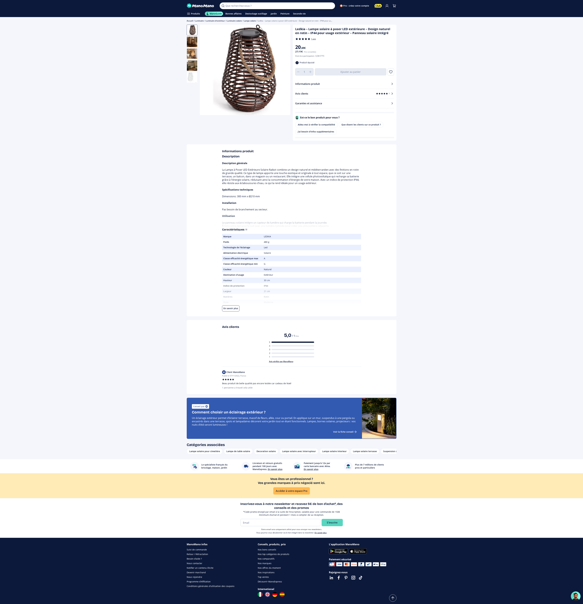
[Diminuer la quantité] (298, 72)
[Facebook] (338, 577)
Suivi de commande (197, 549)
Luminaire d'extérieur (215, 20)
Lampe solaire (250, 20)
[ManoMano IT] (260, 594)
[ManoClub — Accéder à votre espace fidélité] (378, 5)
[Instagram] (353, 577)
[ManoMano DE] (274, 594)
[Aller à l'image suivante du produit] (284, 70)
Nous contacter (194, 563)
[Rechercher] (223, 6)
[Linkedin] (331, 577)
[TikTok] (360, 577)
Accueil (190, 20)
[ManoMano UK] (267, 594)
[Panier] (394, 5)
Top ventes (263, 577)
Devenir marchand (196, 572)
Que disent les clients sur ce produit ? (361, 124)
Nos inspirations (266, 572)
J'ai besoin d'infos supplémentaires (316, 131)
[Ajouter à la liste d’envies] (391, 72)
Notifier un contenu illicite (200, 567)
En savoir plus (321, 532)
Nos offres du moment (269, 567)
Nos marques (264, 563)
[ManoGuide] (576, 596)
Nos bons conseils (267, 549)
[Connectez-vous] (387, 5)
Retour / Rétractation (197, 554)
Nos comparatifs (266, 558)
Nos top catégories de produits (273, 554)
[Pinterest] (346, 577)
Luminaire (199, 20)
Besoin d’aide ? (194, 558)
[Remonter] (392, 598)
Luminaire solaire (234, 20)
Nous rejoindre (194, 577)
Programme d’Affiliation (199, 581)
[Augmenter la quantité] (310, 72)
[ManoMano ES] (282, 594)
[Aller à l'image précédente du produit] (206, 70)
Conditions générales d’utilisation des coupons (210, 586)
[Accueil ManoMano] (200, 5)
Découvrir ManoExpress (270, 581)
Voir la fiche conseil (343, 431)
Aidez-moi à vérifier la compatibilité (316, 124)
